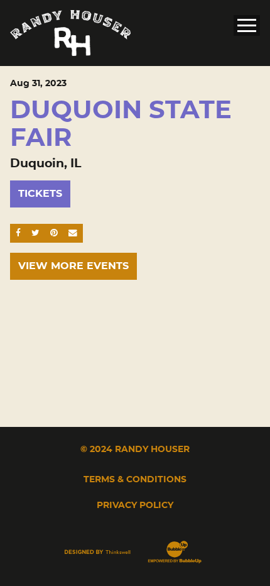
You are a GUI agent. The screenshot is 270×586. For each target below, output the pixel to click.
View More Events (73, 266)
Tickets (40, 194)
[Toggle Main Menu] (247, 25)
